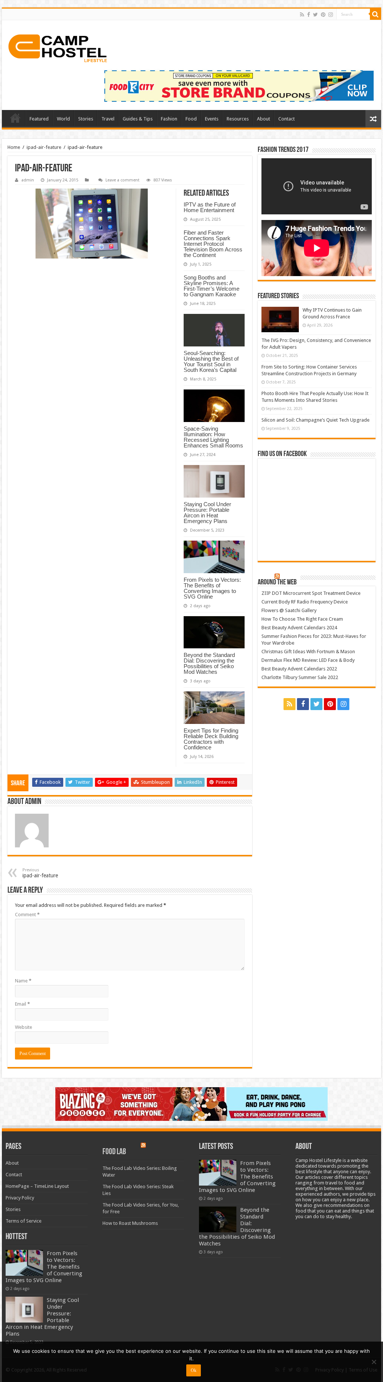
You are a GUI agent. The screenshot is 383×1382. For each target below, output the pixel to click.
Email (22, 1004)
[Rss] (302, 14)
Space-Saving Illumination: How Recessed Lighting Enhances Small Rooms (213, 437)
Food (191, 119)
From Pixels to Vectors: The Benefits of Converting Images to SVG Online (212, 588)
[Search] (375, 14)
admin (27, 180)
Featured (39, 119)
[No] (373, 1362)
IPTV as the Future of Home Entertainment (210, 207)
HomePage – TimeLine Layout (37, 1186)
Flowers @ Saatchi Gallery (288, 610)
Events (211, 119)
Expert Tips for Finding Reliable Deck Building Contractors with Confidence (211, 738)
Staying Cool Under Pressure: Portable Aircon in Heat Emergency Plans (207, 512)
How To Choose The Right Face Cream (302, 619)
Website (23, 1027)
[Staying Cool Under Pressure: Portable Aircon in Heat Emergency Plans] (24, 1309)
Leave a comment (122, 180)
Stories (85, 119)
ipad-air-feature (44, 147)
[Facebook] (308, 14)
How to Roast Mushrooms (130, 1223)
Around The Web (277, 582)
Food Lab (114, 1152)
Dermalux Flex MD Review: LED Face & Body (308, 660)
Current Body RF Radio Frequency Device (304, 602)
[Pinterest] (323, 14)
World (63, 119)
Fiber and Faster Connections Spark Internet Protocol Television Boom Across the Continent (213, 243)
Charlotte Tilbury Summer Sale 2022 (299, 677)
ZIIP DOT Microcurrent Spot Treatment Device (311, 593)
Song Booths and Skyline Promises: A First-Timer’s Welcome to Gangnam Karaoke (211, 285)
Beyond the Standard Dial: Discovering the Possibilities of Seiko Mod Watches (209, 663)
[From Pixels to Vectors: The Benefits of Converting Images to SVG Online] (24, 1262)
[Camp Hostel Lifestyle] (57, 48)
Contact (286, 119)
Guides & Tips (138, 119)
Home (15, 118)
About (263, 119)
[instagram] (331, 14)
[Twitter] (315, 14)
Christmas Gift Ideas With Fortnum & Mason (308, 651)
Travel (107, 119)
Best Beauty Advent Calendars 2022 (299, 669)
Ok (193, 1370)
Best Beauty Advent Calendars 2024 (299, 627)
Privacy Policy (20, 1198)
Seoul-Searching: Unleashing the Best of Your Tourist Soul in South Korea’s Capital (211, 361)
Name (23, 981)
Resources (238, 119)
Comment (27, 914)
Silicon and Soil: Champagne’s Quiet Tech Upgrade (315, 420)
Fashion (169, 119)
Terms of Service (24, 1221)
